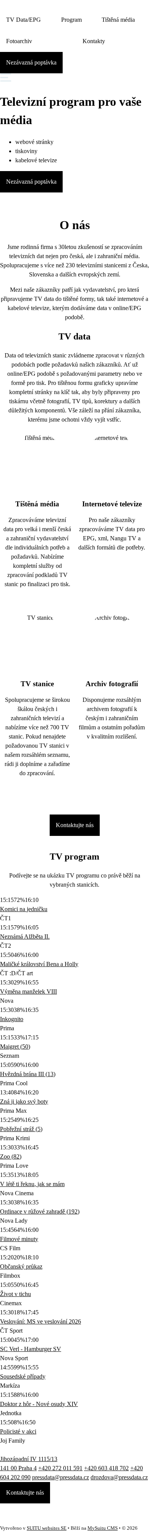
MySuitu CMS (102, 1528)
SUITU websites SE (46, 1528)
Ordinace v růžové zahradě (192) (39, 1211)
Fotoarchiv (19, 41)
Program (71, 19)
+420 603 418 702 (106, 1468)
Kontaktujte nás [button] (25, 1492)
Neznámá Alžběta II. (25, 936)
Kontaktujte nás (75, 825)
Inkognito (11, 1019)
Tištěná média (118, 19)
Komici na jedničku (23, 909)
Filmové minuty (19, 1239)
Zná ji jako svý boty (24, 1101)
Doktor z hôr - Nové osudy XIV (39, 1404)
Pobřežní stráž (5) (21, 1129)
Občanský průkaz (21, 1266)
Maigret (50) (15, 1046)
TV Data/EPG (23, 19)
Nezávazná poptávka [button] (31, 62)
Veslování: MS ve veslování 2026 (40, 1321)
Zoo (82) (10, 1156)
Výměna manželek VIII (28, 991)
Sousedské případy (22, 1376)
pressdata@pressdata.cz (60, 1477)
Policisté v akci (18, 1431)
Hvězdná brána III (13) (27, 1074)
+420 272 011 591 (60, 1468)
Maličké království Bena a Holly (39, 964)
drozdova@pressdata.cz (119, 1477)
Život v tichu (15, 1294)
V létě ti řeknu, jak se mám (32, 1184)
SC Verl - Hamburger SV (30, 1349)
